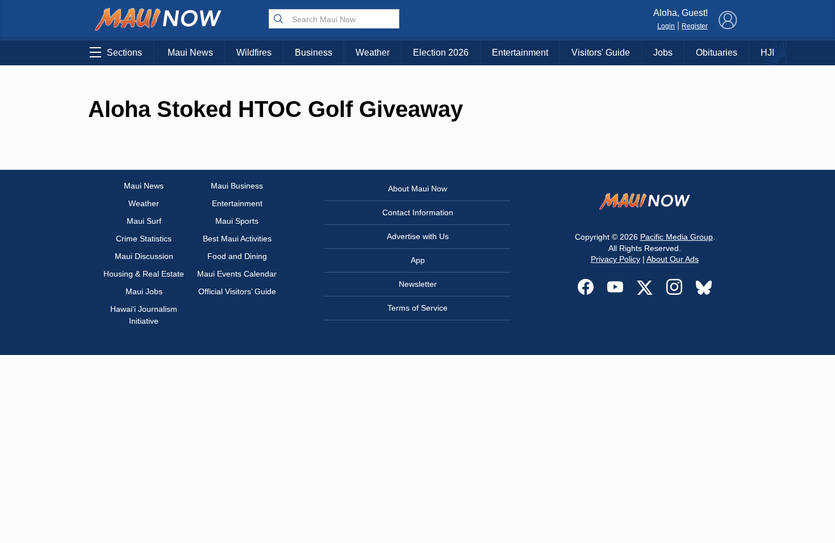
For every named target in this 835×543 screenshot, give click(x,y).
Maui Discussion (144, 256)
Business (313, 52)
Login (666, 26)
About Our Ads (672, 259)
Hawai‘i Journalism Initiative (143, 314)
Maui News (190, 52)
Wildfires (254, 52)
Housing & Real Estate (143, 273)
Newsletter (418, 284)
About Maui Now (417, 188)
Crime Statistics (144, 238)
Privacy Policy (615, 259)
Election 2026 (441, 52)
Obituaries (716, 52)
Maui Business (237, 185)
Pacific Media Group (676, 236)
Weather (373, 52)
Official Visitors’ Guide (237, 291)
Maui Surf (144, 220)
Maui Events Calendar (237, 273)
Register (695, 26)
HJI (767, 52)
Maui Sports (236, 220)
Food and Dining (237, 256)
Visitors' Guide (600, 52)
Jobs (663, 52)
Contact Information (417, 212)
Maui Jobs (144, 291)
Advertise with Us (418, 236)
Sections (124, 52)
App (418, 260)
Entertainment (520, 52)
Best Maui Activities (237, 238)
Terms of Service (417, 307)
